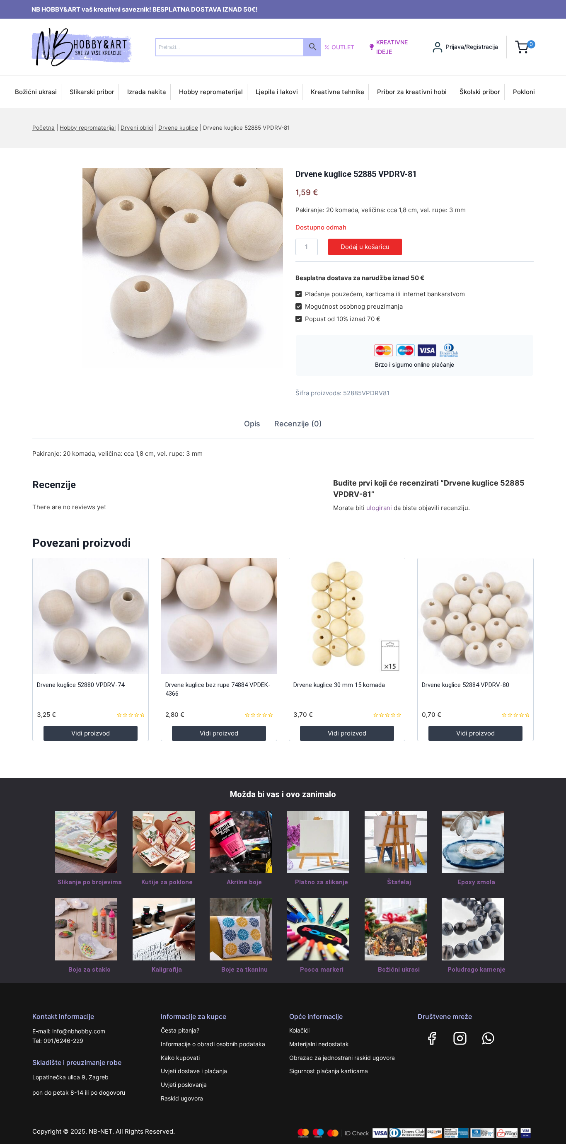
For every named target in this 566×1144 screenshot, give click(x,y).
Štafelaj (399, 882)
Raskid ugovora (182, 1098)
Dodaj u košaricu (365, 247)
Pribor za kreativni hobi (412, 92)
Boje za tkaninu (244, 969)
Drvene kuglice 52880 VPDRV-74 (80, 685)
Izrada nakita (146, 92)
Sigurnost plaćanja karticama (328, 1070)
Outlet (342, 47)
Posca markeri (321, 969)
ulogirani (379, 508)
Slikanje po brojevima (90, 882)
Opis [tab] (252, 423)
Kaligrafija (167, 969)
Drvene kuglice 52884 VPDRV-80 (465, 685)
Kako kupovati (180, 1057)
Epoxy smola (476, 882)
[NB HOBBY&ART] (81, 47)
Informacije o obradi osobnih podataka (213, 1043)
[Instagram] (460, 1038)
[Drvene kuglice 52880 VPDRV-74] (90, 616)
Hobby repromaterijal (211, 92)
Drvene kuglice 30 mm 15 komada (339, 685)
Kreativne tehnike (337, 92)
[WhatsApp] (488, 1038)
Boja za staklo (89, 969)
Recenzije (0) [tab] (298, 423)
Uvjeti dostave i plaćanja (194, 1070)
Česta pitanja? (180, 1030)
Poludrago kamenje (476, 969)
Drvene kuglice (178, 127)
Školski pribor (480, 92)
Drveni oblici (137, 127)
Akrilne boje (244, 882)
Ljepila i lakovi (277, 92)
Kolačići (299, 1030)
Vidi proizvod (90, 733)
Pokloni (524, 92)
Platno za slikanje (321, 882)
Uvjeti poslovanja (184, 1084)
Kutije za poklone (167, 882)
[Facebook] (432, 1038)
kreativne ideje (392, 47)
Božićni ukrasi (36, 92)
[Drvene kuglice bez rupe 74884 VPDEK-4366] (219, 616)
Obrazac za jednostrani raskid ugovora (342, 1057)
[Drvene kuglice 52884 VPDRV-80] (475, 616)
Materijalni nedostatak (319, 1043)
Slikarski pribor (92, 92)
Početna (43, 127)
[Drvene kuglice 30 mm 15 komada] (347, 616)
